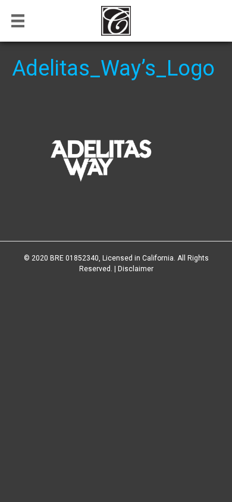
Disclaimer (135, 269)
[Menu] (18, 21)
